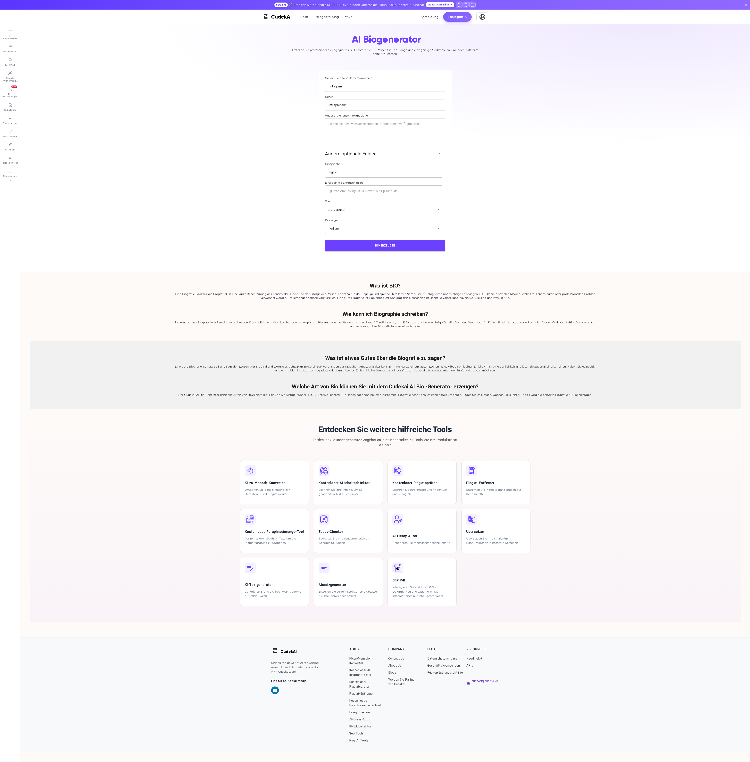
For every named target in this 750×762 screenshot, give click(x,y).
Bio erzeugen (385, 245)
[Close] (746, 5)
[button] (383, 153)
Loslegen (455, 17)
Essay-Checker (359, 712)
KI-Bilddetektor (360, 726)
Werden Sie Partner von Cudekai (402, 682)
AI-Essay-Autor (360, 719)
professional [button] (336, 210)
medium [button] (333, 228)
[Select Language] (482, 16)
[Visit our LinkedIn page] (275, 690)
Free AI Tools (358, 740)
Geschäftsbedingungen (443, 665)
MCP (348, 17)
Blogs (392, 672)
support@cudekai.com (485, 683)
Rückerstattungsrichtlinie (443, 672)
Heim (304, 17)
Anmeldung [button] (429, 17)
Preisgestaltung (326, 17)
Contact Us (396, 658)
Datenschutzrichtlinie (442, 658)
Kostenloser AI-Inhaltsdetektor (360, 672)
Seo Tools (356, 733)
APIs (469, 665)
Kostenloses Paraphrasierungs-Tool (365, 703)
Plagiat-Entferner (361, 693)
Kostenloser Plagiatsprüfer (359, 684)
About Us (394, 665)
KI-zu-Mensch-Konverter (359, 661)
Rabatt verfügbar (438, 4)
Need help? (474, 658)
